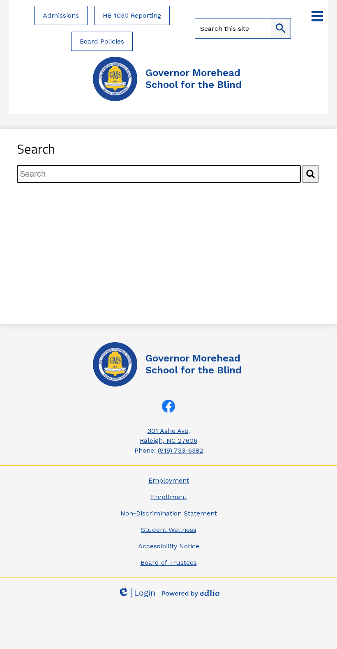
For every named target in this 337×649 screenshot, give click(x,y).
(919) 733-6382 (180, 450)
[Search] (310, 174)
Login (136, 593)
